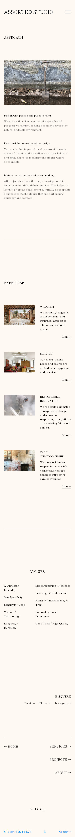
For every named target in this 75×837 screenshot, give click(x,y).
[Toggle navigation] (68, 11)
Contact (63, 831)
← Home (11, 746)
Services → (60, 746)
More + (66, 336)
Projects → (60, 759)
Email (28, 703)
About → (63, 772)
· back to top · (37, 809)
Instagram (61, 703)
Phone (43, 703)
